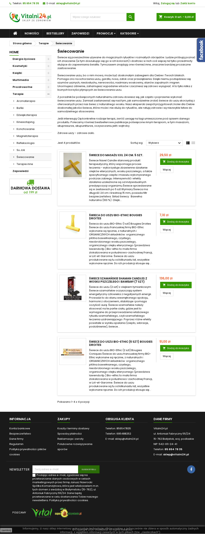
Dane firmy (16, 439)
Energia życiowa (24, 59)
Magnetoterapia (27, 136)
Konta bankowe (19, 428)
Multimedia (21, 80)
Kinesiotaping (25, 122)
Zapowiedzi (80, 33)
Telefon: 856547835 (118, 428)
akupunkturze (84, 126)
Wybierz (165, 143)
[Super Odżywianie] (67, 515)
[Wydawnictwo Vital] (41, 515)
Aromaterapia (26, 101)
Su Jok (21, 150)
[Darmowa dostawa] (30, 186)
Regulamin (16, 444)
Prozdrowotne (22, 87)
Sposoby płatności (69, 434)
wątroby (124, 126)
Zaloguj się (168, 3)
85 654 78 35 (31, 3)
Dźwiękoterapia (27, 115)
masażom (182, 122)
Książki (17, 73)
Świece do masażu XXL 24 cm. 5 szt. (116, 155)
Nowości (32, 33)
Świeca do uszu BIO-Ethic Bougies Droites (115, 216)
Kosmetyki (20, 66)
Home (14, 52)
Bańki (20, 108)
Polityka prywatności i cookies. (69, 500)
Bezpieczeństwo (20, 434)
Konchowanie (26, 129)
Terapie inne (25, 164)
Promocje (105, 33)
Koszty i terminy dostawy (73, 428)
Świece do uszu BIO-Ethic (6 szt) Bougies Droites (121, 343)
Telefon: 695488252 (118, 434)
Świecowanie (25, 157)
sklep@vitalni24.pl (68, 3)
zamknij (6, 530)
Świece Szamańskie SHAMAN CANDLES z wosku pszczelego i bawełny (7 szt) (118, 280)
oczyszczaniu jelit (105, 126)
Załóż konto (187, 3)
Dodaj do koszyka (176, 161)
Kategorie (128, 33)
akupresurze (65, 126)
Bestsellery (55, 33)
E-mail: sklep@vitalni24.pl (122, 439)
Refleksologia (25, 143)
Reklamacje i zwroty (70, 439)
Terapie (18, 94)
